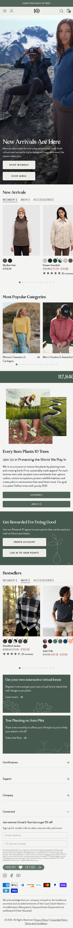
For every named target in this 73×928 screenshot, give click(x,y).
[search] (61, 11)
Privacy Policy (41, 919)
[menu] (5, 11)
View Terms (30, 858)
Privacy (39, 858)
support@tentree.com (29, 860)
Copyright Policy (59, 919)
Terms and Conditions (36, 923)
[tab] (20, 282)
